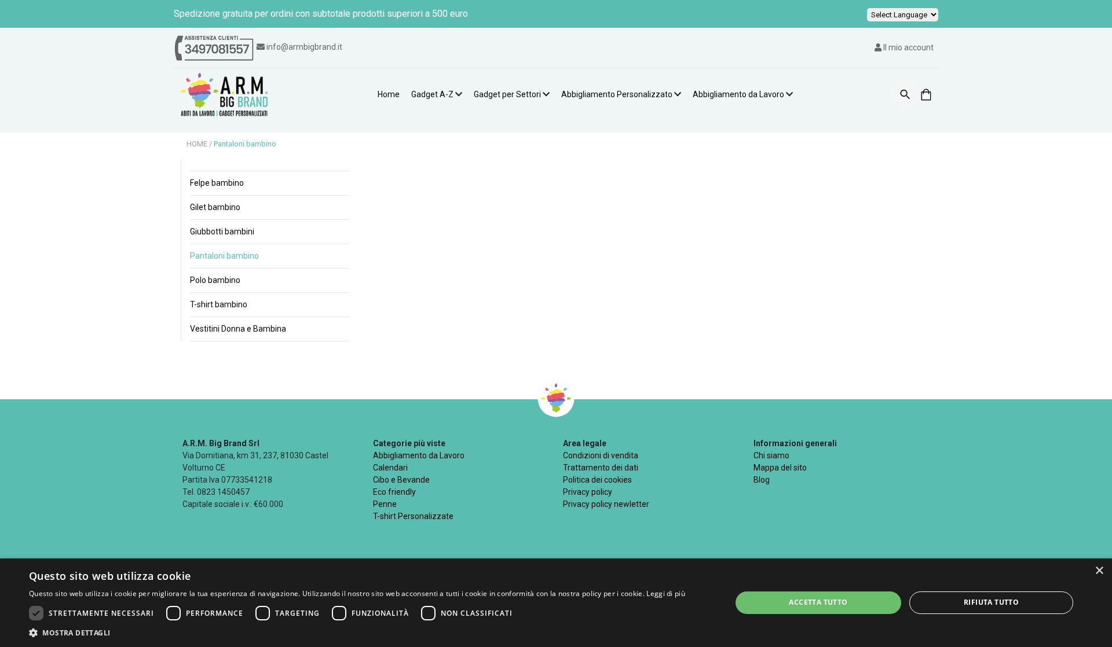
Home (389, 94)
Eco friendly (394, 492)
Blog (761, 479)
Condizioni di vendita (600, 455)
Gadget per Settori (507, 94)
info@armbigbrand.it (304, 47)
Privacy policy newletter (606, 504)
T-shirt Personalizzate (413, 516)
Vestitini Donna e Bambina (238, 328)
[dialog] (556, 602)
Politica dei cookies (597, 479)
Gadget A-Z (432, 94)
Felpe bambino (217, 183)
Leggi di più (665, 593)
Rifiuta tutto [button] (991, 602)
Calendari (390, 467)
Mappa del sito (780, 467)
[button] (357, 632)
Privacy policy (587, 492)
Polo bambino (215, 280)
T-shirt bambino (218, 304)
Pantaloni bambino (245, 143)
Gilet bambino (215, 207)
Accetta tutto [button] (818, 602)
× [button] (1099, 571)
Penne (385, 504)
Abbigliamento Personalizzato (616, 94)
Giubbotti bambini (222, 231)
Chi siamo (771, 455)
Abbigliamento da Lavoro (738, 94)
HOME (197, 143)
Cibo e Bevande (401, 479)
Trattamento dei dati (600, 467)
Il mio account (907, 47)
